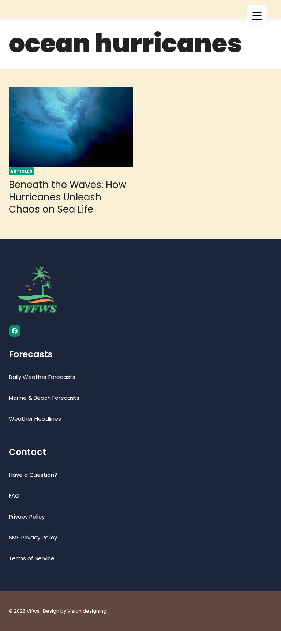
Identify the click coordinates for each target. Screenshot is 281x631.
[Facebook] (14, 331)
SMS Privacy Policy (33, 537)
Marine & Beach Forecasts (44, 398)
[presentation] (71, 127)
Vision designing (86, 611)
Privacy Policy (27, 516)
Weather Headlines (35, 418)
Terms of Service (32, 558)
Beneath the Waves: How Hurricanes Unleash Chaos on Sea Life (67, 197)
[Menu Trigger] (257, 15)
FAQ (14, 495)
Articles (21, 171)
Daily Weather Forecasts (42, 377)
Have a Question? (33, 475)
